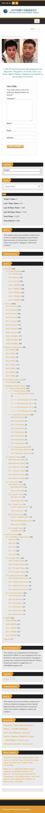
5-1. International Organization (17, 537)
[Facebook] (16, 3)
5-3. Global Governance (15, 575)
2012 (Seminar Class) (16, 474)
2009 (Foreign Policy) (16, 564)
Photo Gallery (11, 382)
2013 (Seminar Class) (16, 478)
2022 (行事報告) (14, 292)
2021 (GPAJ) (11, 376)
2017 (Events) (13, 274)
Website (10, 138)
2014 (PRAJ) (11, 353)
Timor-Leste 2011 (17, 510)
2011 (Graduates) (17, 424)
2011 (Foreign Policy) (16, 568)
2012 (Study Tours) (15, 514)
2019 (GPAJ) (11, 372)
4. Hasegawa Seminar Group (15, 386)
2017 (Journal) (11, 321)
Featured (7, 639)
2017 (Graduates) (17, 443)
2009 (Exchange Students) (21, 449)
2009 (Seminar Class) (16, 463)
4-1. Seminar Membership (16, 388)
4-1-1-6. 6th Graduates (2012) (22, 407)
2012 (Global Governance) (18, 589)
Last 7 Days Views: (12, 203)
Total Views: (9, 216)
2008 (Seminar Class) (16, 459)
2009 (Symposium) (15, 599)
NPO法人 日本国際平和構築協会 (16, 729)
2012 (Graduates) (17, 428)
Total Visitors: (9, 220)
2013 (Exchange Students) (21, 453)
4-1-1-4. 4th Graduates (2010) (22, 399)
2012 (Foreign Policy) (16, 572)
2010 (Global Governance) (18, 582)
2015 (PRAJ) (11, 357)
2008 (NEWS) (11, 620)
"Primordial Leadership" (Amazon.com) (18, 744)
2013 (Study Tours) (15, 528)
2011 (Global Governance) (18, 585)
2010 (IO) (12, 547)
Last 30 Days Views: (12, 207)
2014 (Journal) (11, 310)
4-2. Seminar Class (13, 457)
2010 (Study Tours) (15, 494)
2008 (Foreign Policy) (16, 560)
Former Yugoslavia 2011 (20, 507)
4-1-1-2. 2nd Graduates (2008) (22, 393)
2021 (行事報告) (14, 288)
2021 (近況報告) (12, 336)
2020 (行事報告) (14, 285)
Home (32, 29)
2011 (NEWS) (11, 631)
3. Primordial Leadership (13, 379)
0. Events (7, 268)
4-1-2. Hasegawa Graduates (19, 414)
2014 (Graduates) (17, 436)
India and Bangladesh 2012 (21, 520)
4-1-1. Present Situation (17, 391)
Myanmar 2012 (16, 524)
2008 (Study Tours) (15, 484)
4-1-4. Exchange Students (18, 447)
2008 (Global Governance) (18, 578)
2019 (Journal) (11, 328)
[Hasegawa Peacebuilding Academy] (21, 11)
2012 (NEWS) (11, 635)
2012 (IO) (12, 554)
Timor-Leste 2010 (17, 500)
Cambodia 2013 (17, 530)
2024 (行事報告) (14, 300)
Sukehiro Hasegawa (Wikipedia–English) (19, 736)
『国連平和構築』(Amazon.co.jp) (16, 740)
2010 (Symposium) (15, 603)
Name (9, 123)
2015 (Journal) (11, 313)
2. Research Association (13, 347)
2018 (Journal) (11, 325)
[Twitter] (13, 3)
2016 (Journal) (11, 317)
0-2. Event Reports (13, 271)
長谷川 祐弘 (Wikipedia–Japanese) (17, 732)
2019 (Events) (13, 281)
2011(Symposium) (15, 606)
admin (10, 36)
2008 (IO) (12, 539)
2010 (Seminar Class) (16, 467)
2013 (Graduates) (17, 432)
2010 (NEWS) (11, 628)
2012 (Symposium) (15, 610)
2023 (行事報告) (14, 296)
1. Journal (7, 303)
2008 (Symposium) (15, 595)
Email (9, 130)
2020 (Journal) (11, 332)
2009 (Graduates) (17, 417)
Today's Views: (10, 199)
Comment (11, 99)
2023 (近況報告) (12, 343)
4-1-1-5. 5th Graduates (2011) (22, 403)
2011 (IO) (12, 550)
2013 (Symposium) (15, 614)
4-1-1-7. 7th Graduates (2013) (22, 411)
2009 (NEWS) (11, 624)
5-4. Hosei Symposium (14, 593)
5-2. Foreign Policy (13, 558)
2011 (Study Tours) (15, 504)
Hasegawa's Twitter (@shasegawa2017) (19, 725)
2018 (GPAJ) (11, 368)
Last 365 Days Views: (12, 212)
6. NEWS (7, 618)
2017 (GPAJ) (11, 364)
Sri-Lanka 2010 (16, 497)
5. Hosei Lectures (10, 534)
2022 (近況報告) (12, 339)
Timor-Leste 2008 (17, 490)
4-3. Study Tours (12, 482)
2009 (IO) (12, 543)
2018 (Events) (13, 277)
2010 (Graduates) (17, 421)
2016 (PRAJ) (11, 361)
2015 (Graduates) (17, 439)
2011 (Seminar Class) (16, 470)
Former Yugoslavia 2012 (20, 517)
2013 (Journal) (11, 306)
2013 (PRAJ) (11, 349)
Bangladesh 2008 (17, 487)
